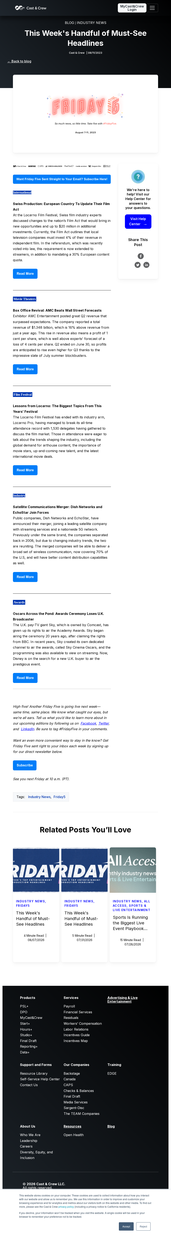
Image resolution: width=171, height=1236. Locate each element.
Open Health (74, 1135)
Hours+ (26, 1029)
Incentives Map (76, 1041)
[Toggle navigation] (152, 8)
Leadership (28, 1141)
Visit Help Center (138, 221)
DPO (23, 1012)
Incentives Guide (77, 1035)
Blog (111, 1126)
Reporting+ (29, 1046)
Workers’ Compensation (83, 1023)
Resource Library (34, 1073)
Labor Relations (76, 1029)
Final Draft (28, 1041)
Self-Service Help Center (40, 1079)
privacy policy (66, 1206)
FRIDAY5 (23, 905)
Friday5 (59, 797)
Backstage (72, 1073)
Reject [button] (143, 1226)
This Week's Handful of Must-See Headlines (33, 918)
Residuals (71, 1018)
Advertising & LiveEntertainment (122, 999)
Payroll (69, 1006)
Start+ (25, 1023)
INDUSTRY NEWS (91, 23)
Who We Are (30, 1135)
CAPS (68, 1085)
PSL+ (24, 1006)
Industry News (39, 797)
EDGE (112, 1073)
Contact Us (29, 1085)
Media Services (76, 1102)
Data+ (25, 1052)
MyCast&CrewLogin (132, 8)
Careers (26, 1146)
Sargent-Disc (74, 1108)
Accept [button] (126, 1226)
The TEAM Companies (81, 1114)
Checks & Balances (79, 1091)
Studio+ (26, 1035)
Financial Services (78, 1012)
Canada (69, 1079)
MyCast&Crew (31, 1018)
